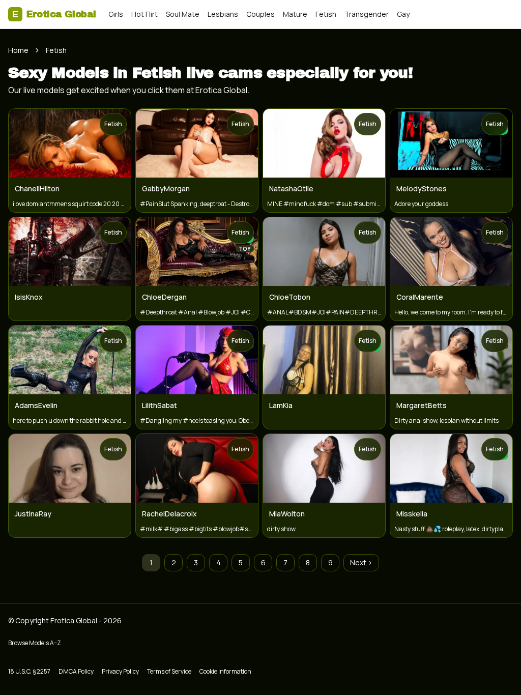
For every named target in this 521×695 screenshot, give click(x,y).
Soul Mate (182, 14)
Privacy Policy (120, 671)
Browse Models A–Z (34, 643)
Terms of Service (169, 671)
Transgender (366, 14)
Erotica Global (54, 14)
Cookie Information (225, 671)
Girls (115, 14)
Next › (361, 562)
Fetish (325, 14)
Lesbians (223, 14)
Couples (260, 14)
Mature (295, 14)
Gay (403, 14)
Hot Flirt (144, 14)
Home (18, 50)
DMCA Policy (76, 671)
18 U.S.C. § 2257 (29, 671)
